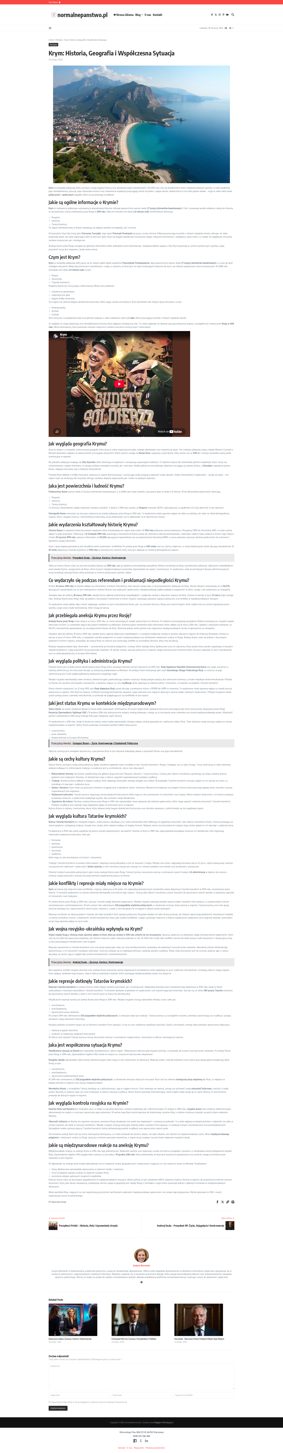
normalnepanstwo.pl (82, 14)
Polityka (59, 40)
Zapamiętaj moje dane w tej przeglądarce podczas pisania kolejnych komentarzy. (89, 1402)
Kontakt (157, 14)
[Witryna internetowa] (141, 1282)
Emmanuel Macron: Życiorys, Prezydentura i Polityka (134, 1338)
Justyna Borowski (141, 1265)
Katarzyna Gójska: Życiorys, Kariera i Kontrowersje (70, 1338)
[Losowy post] (226, 28)
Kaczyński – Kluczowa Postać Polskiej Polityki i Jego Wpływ (199, 1338)
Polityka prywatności (155, 1448)
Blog (138, 14)
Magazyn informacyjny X (163, 1422)
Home (51, 40)
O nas (148, 14)
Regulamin (139, 1448)
